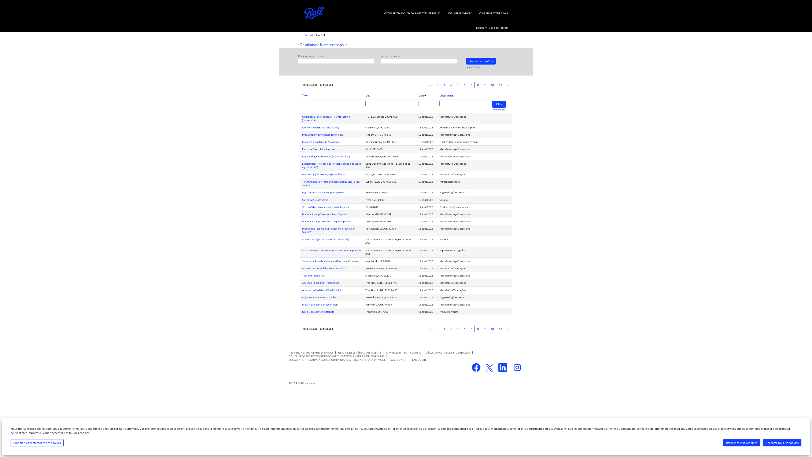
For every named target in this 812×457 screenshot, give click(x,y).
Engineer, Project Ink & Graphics (320, 297)
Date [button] (421, 95)
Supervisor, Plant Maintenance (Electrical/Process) (330, 261)
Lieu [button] (368, 95)
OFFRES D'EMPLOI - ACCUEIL (403, 352)
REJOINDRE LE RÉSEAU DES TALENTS (359, 352)
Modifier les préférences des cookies (37, 443)
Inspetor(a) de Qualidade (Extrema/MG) (324, 268)
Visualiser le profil (498, 27)
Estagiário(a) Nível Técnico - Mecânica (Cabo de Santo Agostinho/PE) (331, 165)
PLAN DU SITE (419, 359)
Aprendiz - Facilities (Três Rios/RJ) (321, 282)
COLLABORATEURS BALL (493, 13)
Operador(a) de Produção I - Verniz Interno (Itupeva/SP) (326, 118)
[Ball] (314, 12)
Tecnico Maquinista (313, 275)
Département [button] (447, 95)
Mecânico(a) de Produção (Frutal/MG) (323, 174)
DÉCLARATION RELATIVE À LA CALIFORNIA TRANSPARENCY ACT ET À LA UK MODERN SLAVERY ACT (347, 359)
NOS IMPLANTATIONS (459, 13)
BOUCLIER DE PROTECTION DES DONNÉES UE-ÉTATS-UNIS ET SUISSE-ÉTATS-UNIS (336, 356)
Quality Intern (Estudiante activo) (320, 127)
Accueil (309, 35)
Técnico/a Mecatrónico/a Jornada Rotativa (325, 207)
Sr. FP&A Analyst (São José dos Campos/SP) (325, 239)
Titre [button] (304, 95)
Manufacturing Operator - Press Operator (325, 214)
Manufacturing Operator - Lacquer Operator (327, 221)
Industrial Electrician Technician (320, 304)
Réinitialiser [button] (473, 67)
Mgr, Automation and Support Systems (323, 192)
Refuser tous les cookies (741, 443)
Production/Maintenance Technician (322, 134)
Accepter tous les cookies (782, 443)
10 (492, 85)
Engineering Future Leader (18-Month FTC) (326, 156)
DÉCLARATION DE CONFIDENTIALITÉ (448, 352)
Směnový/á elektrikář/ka (315, 199)
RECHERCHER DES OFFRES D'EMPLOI (311, 352)
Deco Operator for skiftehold (318, 311)
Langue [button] (480, 27)
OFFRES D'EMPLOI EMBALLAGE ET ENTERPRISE (412, 13)
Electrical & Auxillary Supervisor (319, 149)
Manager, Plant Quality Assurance (320, 141)
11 (500, 85)
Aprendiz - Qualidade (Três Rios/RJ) (322, 290)
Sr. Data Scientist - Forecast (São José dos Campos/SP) (331, 250)
